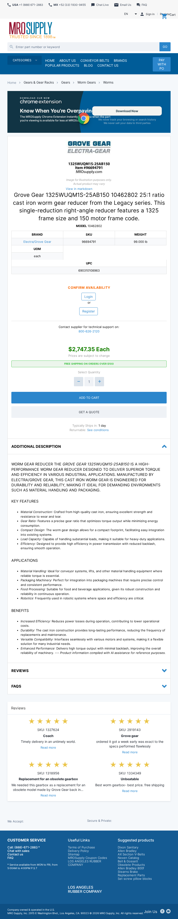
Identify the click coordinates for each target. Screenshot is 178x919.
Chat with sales (18, 851)
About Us (67, 60)
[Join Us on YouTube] (168, 911)
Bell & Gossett (128, 861)
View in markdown (79, 189)
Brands (120, 60)
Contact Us (107, 65)
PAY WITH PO (162, 64)
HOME (50, 60)
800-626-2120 (89, 331)
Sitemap (73, 854)
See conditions (98, 430)
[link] (89, 112)
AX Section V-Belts (131, 854)
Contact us (15, 854)
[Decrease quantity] (78, 381)
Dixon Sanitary (128, 847)
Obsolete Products (131, 865)
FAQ (10, 858)
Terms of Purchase (81, 847)
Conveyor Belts (94, 60)
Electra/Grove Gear (37, 242)
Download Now (127, 111)
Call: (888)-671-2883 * (23, 847)
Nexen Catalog (128, 858)
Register (88, 311)
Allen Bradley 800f (131, 868)
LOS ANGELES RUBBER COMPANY (84, 863)
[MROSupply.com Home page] (31, 30)
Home (11, 82)
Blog (88, 65)
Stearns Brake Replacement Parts (131, 873)
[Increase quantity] (99, 381)
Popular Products (62, 65)
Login (88, 297)
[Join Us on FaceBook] (162, 911)
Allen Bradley (127, 851)
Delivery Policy (78, 851)
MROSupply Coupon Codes (87, 858)
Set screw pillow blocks (135, 878)
